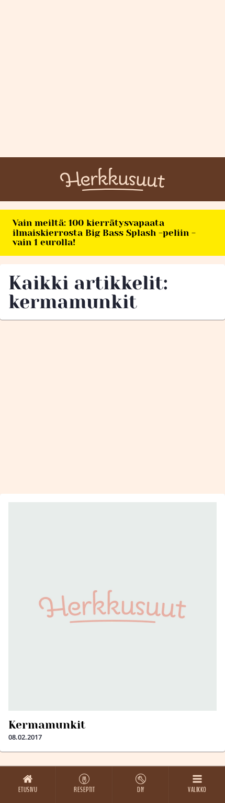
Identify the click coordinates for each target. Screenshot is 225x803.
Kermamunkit (46, 725)
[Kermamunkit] (112, 606)
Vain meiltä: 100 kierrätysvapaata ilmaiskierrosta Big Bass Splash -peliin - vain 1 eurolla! (104, 232)
